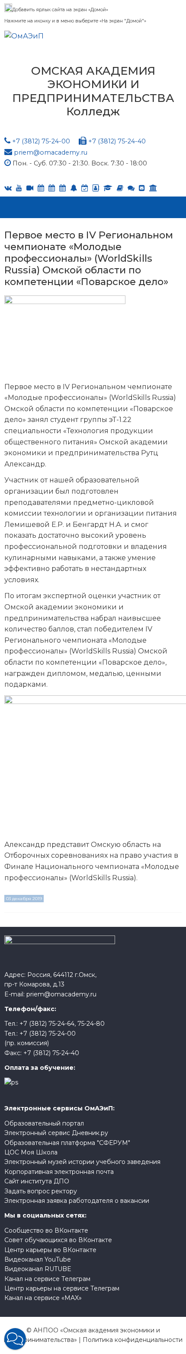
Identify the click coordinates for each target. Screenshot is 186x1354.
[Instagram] (84, 188)
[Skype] (51, 188)
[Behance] (41, 188)
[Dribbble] (142, 188)
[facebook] (96, 188)
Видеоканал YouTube (37, 1259)
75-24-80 (91, 1023)
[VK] (8, 188)
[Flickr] (131, 188)
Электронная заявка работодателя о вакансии (76, 1201)
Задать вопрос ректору (40, 1191)
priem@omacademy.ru (50, 152)
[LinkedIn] (107, 188)
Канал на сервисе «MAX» (43, 1298)
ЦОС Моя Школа (31, 1152)
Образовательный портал (44, 1123)
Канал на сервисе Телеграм (47, 1279)
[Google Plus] (120, 188)
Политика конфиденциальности (133, 1340)
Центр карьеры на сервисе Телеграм (61, 1288)
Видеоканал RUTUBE (37, 1269)
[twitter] (62, 188)
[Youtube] (19, 188)
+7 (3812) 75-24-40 (117, 141)
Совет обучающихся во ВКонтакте (58, 1240)
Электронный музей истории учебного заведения (82, 1162)
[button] (15, 1339)
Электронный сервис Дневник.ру (56, 1133)
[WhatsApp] (73, 188)
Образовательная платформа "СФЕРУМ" (67, 1143)
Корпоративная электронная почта (59, 1172)
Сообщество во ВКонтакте (46, 1230)
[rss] (29, 188)
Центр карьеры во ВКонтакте (50, 1250)
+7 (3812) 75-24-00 (41, 141)
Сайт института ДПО (36, 1181)
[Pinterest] (153, 188)
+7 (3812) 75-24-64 (46, 1023)
